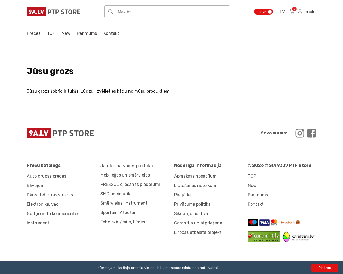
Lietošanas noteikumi (195, 185)
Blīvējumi (36, 185)
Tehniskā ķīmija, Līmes (122, 221)
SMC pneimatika (116, 193)
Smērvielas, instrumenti (124, 203)
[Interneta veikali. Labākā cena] (299, 240)
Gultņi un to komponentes (53, 213)
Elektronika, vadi (43, 204)
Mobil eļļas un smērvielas (125, 175)
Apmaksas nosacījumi (196, 176)
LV (282, 11)
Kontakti (111, 33)
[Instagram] (299, 133)
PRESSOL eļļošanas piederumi (130, 184)
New (66, 33)
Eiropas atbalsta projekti (198, 232)
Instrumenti (39, 223)
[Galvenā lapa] (53, 11)
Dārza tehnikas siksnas (50, 194)
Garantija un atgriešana (198, 223)
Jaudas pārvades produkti (126, 165)
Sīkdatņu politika (191, 213)
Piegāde (182, 194)
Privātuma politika (192, 204)
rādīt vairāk (209, 267)
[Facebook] (311, 133)
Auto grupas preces (46, 176)
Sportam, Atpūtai (117, 212)
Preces (33, 33)
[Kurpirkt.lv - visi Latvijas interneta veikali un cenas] (265, 240)
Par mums (87, 33)
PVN (263, 12)
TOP (51, 33)
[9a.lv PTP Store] (98, 133)
